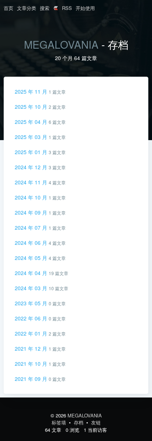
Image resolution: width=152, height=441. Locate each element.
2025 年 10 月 (32, 106)
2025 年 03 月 (32, 136)
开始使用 (85, 7)
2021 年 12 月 (32, 348)
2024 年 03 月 (32, 288)
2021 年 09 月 (32, 378)
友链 (96, 422)
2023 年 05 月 (32, 303)
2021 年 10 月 (32, 363)
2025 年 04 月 (32, 121)
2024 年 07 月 (32, 227)
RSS (67, 7)
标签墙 (60, 422)
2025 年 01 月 (32, 152)
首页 (8, 7)
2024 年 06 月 (32, 242)
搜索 (44, 7)
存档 (79, 422)
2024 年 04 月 (32, 273)
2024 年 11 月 (32, 182)
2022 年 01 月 (32, 333)
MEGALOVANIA (61, 44)
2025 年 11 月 (32, 91)
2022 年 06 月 (32, 318)
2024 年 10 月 (32, 197)
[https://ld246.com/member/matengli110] (55, 8)
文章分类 (26, 7)
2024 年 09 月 (32, 212)
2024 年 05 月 (32, 257)
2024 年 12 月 (32, 167)
